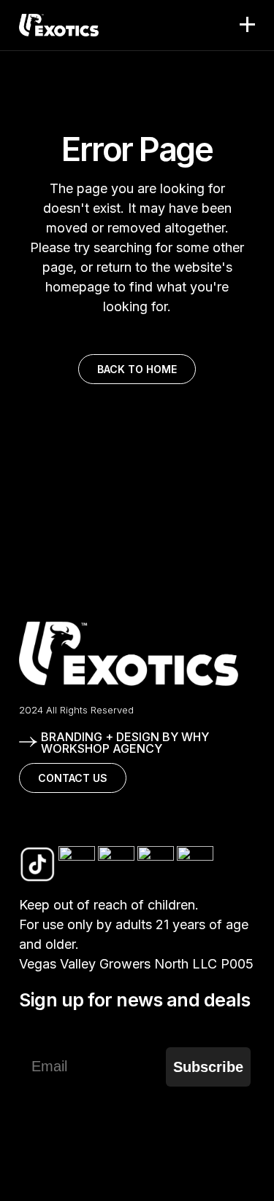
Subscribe (208, 1067)
